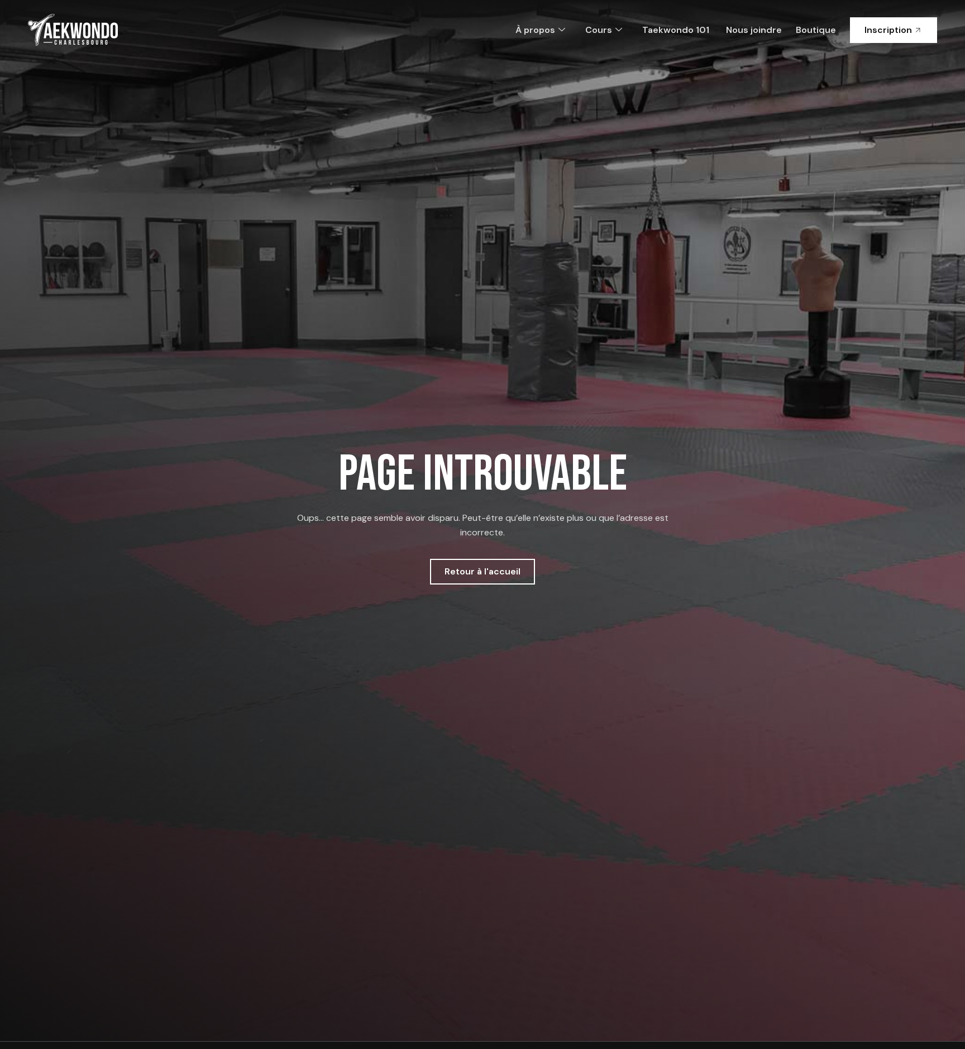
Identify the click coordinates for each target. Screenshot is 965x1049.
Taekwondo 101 (675, 30)
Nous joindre (754, 30)
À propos (535, 30)
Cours (598, 30)
